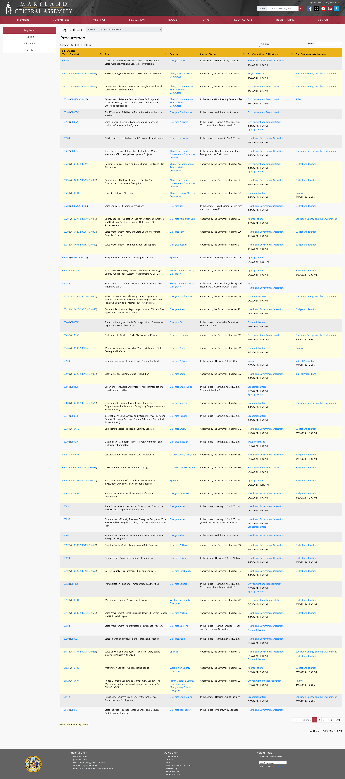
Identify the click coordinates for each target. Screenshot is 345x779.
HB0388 (66, 283)
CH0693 (75, 570)
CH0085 (75, 86)
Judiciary (252, 283)
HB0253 (66, 193)
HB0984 (66, 625)
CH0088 (92, 180)
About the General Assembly (179, 765)
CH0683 (75, 454)
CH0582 (92, 612)
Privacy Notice (172, 771)
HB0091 (66, 60)
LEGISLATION (137, 19)
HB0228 (66, 163)
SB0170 (84, 218)
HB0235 (66, 180)
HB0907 (66, 570)
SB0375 (74, 205)
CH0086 (92, 86)
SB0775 (84, 651)
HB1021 (66, 667)
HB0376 (66, 270)
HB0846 (66, 480)
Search (261, 8)
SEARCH (323, 19)
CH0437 (75, 651)
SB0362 (74, 257)
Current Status (208, 54)
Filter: (311, 43)
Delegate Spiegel (178, 583)
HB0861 (66, 535)
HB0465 (66, 348)
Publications (29, 43)
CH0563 (92, 296)
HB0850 (66, 493)
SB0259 (84, 163)
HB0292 (66, 231)
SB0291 (84, 73)
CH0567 (75, 335)
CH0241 (75, 193)
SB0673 (84, 612)
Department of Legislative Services (89, 762)
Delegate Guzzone (179, 625)
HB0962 (66, 612)
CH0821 (92, 231)
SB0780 (74, 415)
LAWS (205, 19)
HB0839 (66, 467)
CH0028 (75, 309)
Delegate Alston (178, 506)
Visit (168, 762)
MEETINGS (99, 19)
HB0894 (66, 558)
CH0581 (92, 545)
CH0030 (92, 244)
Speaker (174, 257)
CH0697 (75, 680)
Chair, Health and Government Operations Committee (182, 154)
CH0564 (75, 296)
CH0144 (92, 480)
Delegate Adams (178, 638)
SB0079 (74, 121)
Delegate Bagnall (178, 244)
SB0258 (74, 99)
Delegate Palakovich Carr (182, 218)
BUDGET (173, 19)
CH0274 (75, 218)
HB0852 (66, 506)
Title (107, 54)
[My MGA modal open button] (329, 8)
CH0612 (75, 428)
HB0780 (66, 428)
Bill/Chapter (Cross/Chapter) (70, 52)
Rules (298, 99)
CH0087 (75, 180)
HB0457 (66, 335)
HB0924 (66, 583)
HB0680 (66, 402)
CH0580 (75, 545)
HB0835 (66, 454)
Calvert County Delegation (183, 454)
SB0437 (84, 467)
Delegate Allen (177, 535)
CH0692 (92, 570)
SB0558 (84, 570)
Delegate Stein (177, 309)
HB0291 (66, 218)
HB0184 (66, 138)
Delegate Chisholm (179, 558)
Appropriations (255, 129)
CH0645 (92, 402)
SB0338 (74, 322)
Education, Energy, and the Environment (316, 73)
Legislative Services (316, 2)
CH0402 (75, 163)
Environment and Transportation (264, 86)
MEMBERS (23, 19)
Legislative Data (276, 756)
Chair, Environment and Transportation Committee (182, 89)
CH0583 (75, 612)
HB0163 (66, 112)
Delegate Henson (178, 415)
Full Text (30, 36)
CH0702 (75, 667)
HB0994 (66, 638)
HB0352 (66, 257)
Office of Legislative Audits (85, 765)
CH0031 (75, 244)
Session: (92, 29)
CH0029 (92, 309)
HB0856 (66, 519)
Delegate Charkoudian (181, 112)
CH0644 (75, 402)
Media (30, 50)
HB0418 (66, 309)
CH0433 (83, 205)
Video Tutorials (173, 774)
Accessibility (171, 768)
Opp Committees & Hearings (311, 54)
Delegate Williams (179, 121)
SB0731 (74, 709)
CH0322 (75, 373)
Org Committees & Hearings (263, 54)
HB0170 (66, 121)
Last (338, 719)
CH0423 (83, 99)
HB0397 (66, 296)
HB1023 (66, 680)
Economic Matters (257, 193)
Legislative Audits (333, 2)
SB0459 (84, 309)
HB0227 (66, 151)
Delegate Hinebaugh (180, 570)
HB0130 (66, 99)
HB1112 (66, 696)
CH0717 (83, 257)
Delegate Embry (178, 428)
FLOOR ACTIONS (243, 19)
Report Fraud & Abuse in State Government (93, 768)
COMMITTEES (61, 19)
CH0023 (92, 73)
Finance (299, 193)
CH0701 (75, 600)
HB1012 (66, 651)
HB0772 (66, 415)
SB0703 (84, 545)
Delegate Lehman (179, 335)
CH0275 (92, 218)
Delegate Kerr (177, 205)
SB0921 (74, 638)
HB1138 (66, 709)
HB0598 (66, 373)
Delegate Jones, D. (179, 441)
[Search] (301, 8)
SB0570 (84, 296)
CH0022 (75, 73)
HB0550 (66, 360)
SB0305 (84, 86)
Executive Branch (81, 756)
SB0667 (84, 231)
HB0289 (66, 205)
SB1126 (74, 583)
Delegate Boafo (177, 348)
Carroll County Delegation (183, 467)
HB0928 (66, 600)
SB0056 (74, 112)
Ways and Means (256, 73)
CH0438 (92, 651)
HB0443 (66, 322)
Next (330, 719)
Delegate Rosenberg (180, 709)
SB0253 (84, 180)
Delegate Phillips (178, 545)
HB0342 (66, 244)
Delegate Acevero (179, 138)
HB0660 (66, 386)
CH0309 (75, 348)
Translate (279, 766)
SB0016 (74, 441)
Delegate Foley (177, 60)
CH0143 (75, 480)
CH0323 (92, 373)
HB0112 (66, 73)
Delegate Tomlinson (180, 493)
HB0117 (66, 86)
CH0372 (75, 270)
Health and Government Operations (266, 60)
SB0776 (84, 480)
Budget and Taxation (306, 163)
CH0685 (75, 467)
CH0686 (92, 467)
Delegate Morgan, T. (180, 402)
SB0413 (84, 373)
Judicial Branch (80, 759)
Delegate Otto (177, 322)
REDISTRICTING (285, 19)
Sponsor (174, 54)
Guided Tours (172, 756)
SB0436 (84, 348)
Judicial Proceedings (306, 360)
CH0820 (75, 231)
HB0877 (66, 545)
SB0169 (74, 386)
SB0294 (74, 151)
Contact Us (171, 759)
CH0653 (75, 493)
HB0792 (66, 441)
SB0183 (84, 244)
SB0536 (84, 402)
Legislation (29, 30)
